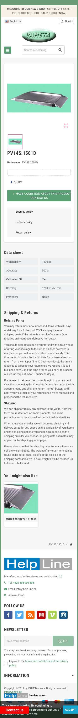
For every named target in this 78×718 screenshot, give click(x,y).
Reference (13, 162)
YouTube (41, 615)
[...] (60, 576)
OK (65, 641)
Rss (30, 615)
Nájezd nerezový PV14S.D (21, 518)
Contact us (15, 710)
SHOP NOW (58, 13)
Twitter (19, 615)
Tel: (21, 582)
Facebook (8, 615)
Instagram (63, 615)
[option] (21, 504)
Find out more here (25, 713)
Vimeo (52, 615)
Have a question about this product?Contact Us (42, 195)
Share (17, 182)
